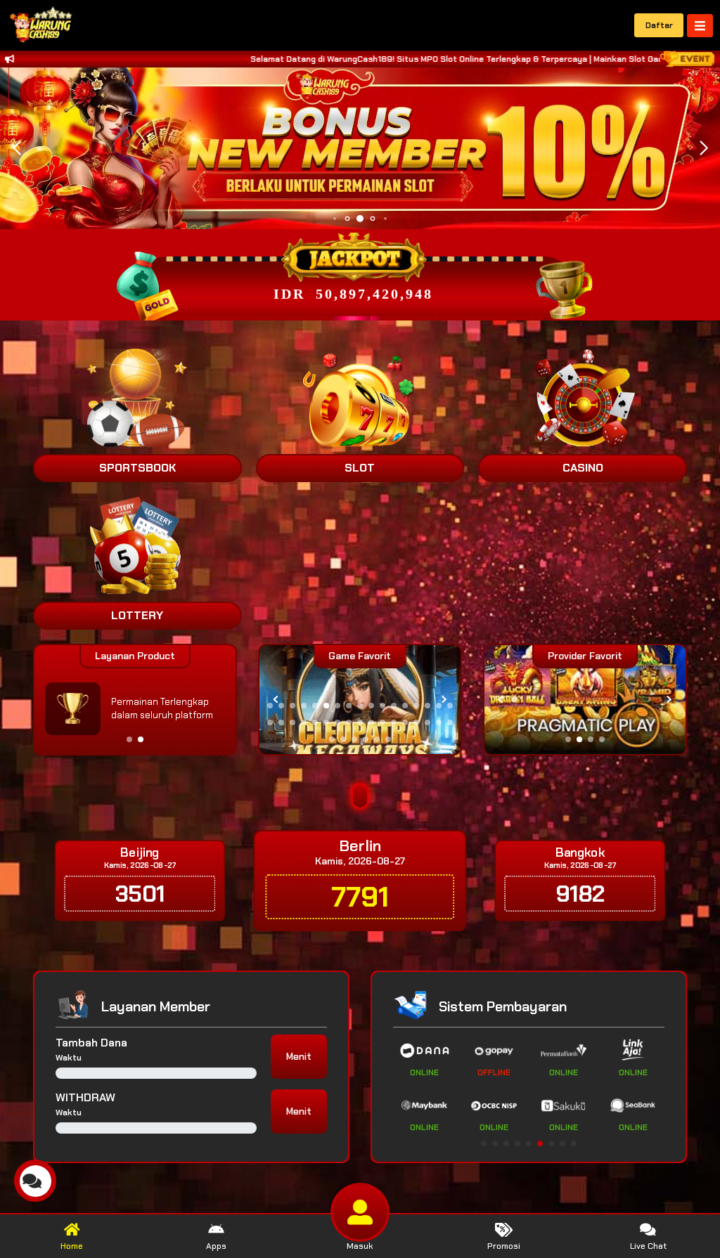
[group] (585, 699)
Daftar (659, 25)
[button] (703, 148)
